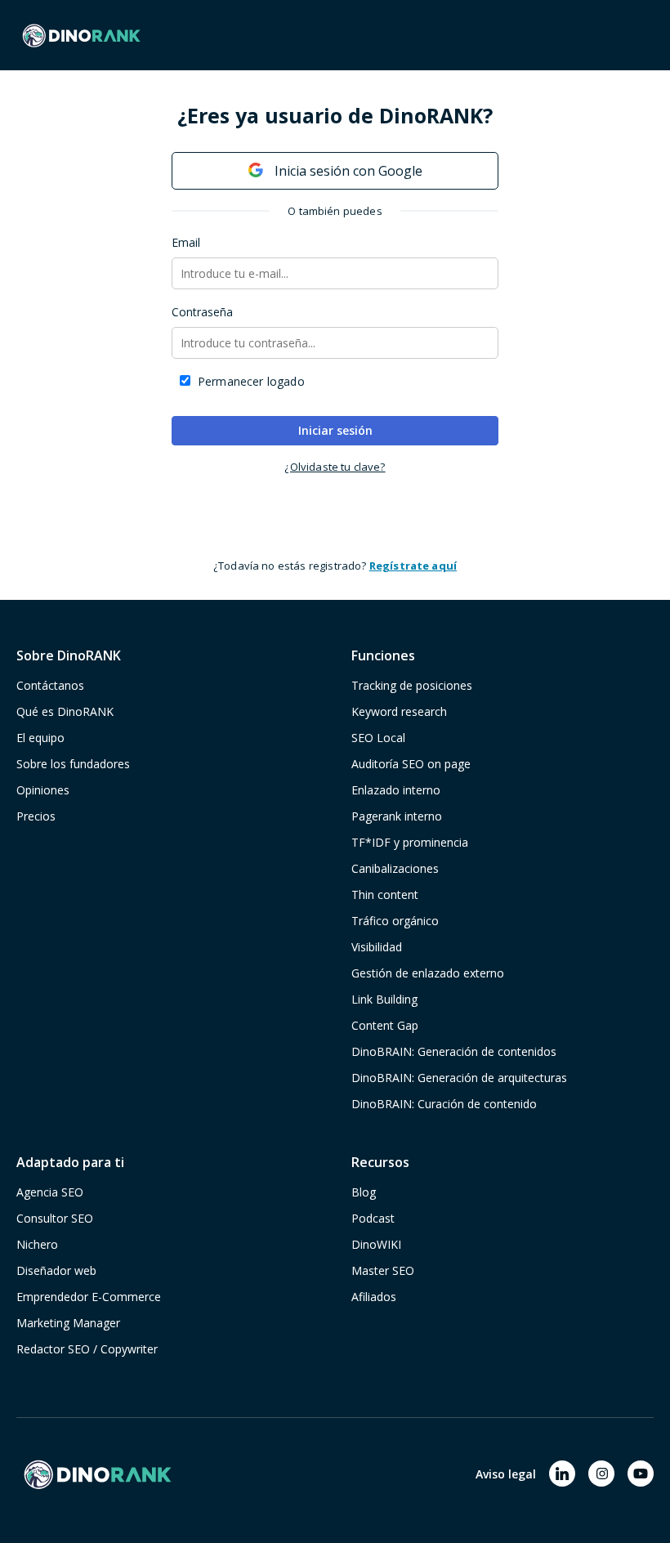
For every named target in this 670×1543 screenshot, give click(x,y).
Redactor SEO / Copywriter (87, 1349)
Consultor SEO (54, 1218)
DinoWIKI (376, 1244)
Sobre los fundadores (73, 764)
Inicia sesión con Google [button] (346, 171)
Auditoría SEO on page (411, 764)
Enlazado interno (395, 790)
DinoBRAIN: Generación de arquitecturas (459, 1077)
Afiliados (373, 1296)
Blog (363, 1192)
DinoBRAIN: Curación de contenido (444, 1103)
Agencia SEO (49, 1192)
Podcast (373, 1218)
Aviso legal (506, 1474)
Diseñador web (56, 1270)
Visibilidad (376, 947)
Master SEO (382, 1270)
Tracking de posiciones (411, 685)
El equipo (40, 737)
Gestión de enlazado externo (427, 973)
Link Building (384, 999)
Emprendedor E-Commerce (88, 1296)
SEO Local (378, 737)
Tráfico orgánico (395, 920)
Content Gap (384, 1025)
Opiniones (42, 790)
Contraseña (202, 312)
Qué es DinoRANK (65, 711)
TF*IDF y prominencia (409, 842)
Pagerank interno (396, 816)
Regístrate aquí (413, 565)
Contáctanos (50, 685)
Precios (36, 816)
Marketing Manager (68, 1323)
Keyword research (399, 711)
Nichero (37, 1244)
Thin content (384, 894)
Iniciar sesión (335, 430)
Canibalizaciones (395, 868)
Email (186, 242)
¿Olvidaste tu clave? (334, 466)
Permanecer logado (251, 381)
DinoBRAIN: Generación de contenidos (453, 1051)
